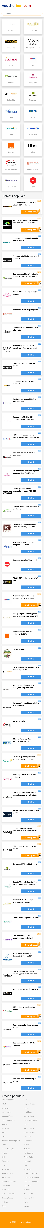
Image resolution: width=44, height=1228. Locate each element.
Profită (31, 247)
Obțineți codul (31, 212)
